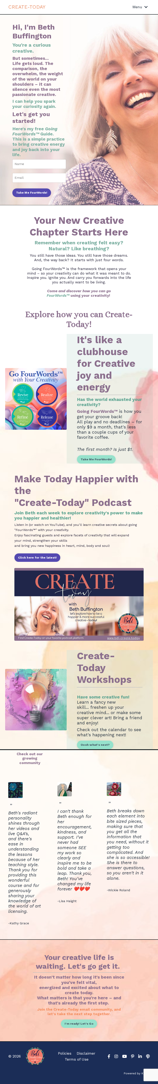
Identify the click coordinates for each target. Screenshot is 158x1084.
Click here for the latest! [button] (37, 557)
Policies (64, 1053)
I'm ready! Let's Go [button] (79, 1023)
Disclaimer (86, 1053)
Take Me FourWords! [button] (31, 192)
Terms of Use (76, 1059)
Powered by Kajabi (137, 1073)
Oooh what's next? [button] (95, 744)
